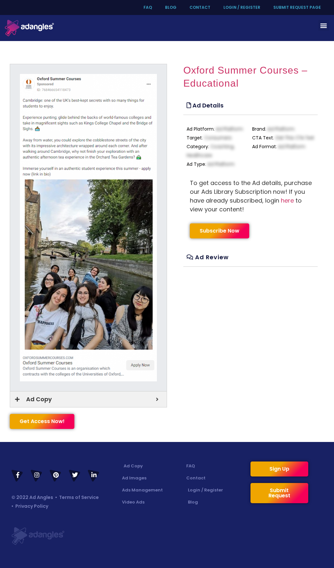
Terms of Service (79, 497)
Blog (170, 7)
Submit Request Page (297, 7)
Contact (200, 7)
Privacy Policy (31, 506)
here (287, 200)
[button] (323, 25)
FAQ (148, 7)
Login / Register (241, 7)
